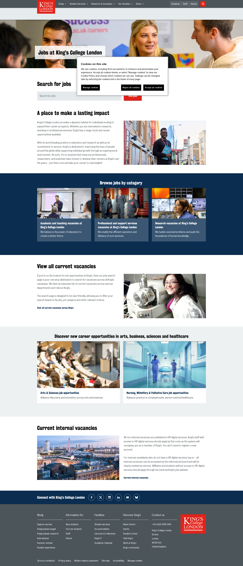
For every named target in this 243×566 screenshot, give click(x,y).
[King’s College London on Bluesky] (136, 497)
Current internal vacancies (136, 477)
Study (63, 4)
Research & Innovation (103, 4)
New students (78, 525)
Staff (185, 4)
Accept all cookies (153, 87)
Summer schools (49, 543)
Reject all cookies (131, 87)
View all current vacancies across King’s (55, 307)
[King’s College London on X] (100, 497)
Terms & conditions (46, 561)
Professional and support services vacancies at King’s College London (117, 225)
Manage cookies (135, 561)
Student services (107, 525)
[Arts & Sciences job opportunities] (78, 364)
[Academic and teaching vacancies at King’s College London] (64, 203)
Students (175, 4)
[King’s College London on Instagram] (109, 497)
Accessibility (118, 561)
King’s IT (107, 539)
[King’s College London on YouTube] (127, 497)
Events (135, 529)
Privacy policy (64, 561)
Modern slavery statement (86, 561)
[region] (122, 76)
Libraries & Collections (107, 534)
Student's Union (135, 534)
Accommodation (107, 529)
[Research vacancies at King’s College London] (179, 203)
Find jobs (132, 96)
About (141, 4)
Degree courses (49, 525)
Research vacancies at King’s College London (176, 225)
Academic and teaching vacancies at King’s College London (61, 225)
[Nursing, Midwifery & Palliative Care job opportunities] (164, 364)
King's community (135, 548)
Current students (78, 529)
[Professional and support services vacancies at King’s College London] (121, 203)
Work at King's (135, 543)
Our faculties (126, 4)
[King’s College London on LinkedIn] (118, 497)
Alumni (194, 4)
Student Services (80, 4)
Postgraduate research (49, 534)
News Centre (135, 525)
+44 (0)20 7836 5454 (161, 524)
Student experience (49, 548)
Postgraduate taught (49, 529)
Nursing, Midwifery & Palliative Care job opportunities (157, 393)
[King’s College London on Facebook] (91, 497)
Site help (106, 561)
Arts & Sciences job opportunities (59, 393)
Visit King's (135, 539)
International (49, 539)
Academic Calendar (107, 543)
